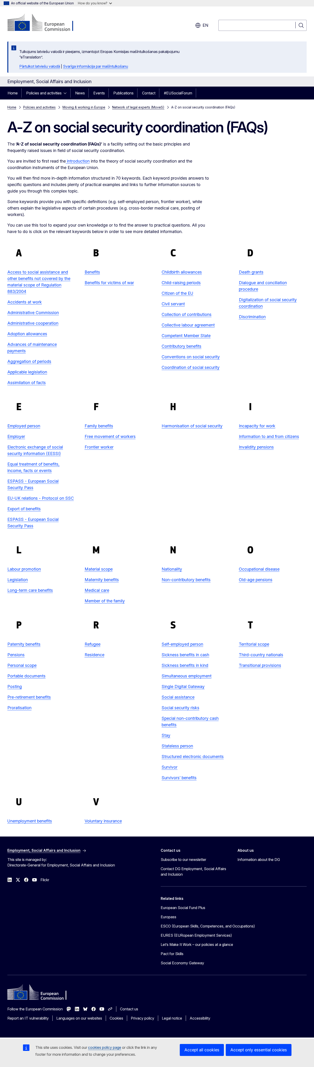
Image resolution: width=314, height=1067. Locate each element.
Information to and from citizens (269, 436)
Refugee (92, 644)
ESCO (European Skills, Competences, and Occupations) (208, 926)
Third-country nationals (261, 654)
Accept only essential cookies (258, 1049)
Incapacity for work (257, 425)
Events (99, 93)
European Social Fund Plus (183, 907)
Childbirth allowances (182, 272)
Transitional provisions (260, 665)
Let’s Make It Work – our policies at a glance (197, 944)
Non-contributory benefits (186, 579)
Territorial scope (254, 644)
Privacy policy (142, 1018)
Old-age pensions (255, 579)
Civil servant (173, 303)
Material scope (99, 569)
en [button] (205, 25)
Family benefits (99, 425)
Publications (123, 93)
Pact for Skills (172, 953)
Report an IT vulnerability (28, 1018)
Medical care (97, 590)
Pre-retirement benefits (29, 697)
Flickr (44, 880)
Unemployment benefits (29, 821)
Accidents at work (24, 302)
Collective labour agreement (188, 325)
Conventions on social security (191, 356)
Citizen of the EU (177, 293)
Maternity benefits (102, 579)
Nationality (172, 569)
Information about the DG (258, 859)
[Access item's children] (66, 93)
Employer (16, 436)
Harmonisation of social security (192, 425)
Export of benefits (24, 508)
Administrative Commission (33, 312)
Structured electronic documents (193, 756)
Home (13, 93)
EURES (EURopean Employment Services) (196, 935)
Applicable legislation (27, 372)
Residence (94, 654)
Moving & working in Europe (84, 107)
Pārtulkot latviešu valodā (39, 66)
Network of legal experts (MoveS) (138, 107)
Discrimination (252, 316)
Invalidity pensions (256, 447)
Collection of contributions (186, 314)
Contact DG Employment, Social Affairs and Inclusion (193, 871)
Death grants (251, 272)
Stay (166, 735)
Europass (168, 917)
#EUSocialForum (178, 93)
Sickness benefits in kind (185, 665)
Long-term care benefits (30, 590)
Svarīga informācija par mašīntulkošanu (95, 66)
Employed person (23, 425)
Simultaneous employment (186, 675)
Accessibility (200, 1018)
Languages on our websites (79, 1018)
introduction (78, 161)
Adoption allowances (27, 333)
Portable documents (26, 675)
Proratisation (19, 707)
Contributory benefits (181, 346)
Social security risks (180, 707)
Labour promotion (24, 569)
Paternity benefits (23, 644)
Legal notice (172, 1018)
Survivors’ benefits (179, 777)
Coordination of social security (191, 367)
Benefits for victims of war (109, 282)
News (80, 93)
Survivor (169, 767)
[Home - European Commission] (44, 23)
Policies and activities (44, 93)
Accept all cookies (201, 1049)
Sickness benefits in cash (185, 654)
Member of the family (105, 600)
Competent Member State (186, 335)
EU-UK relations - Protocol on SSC (40, 498)
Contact (148, 93)
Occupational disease (259, 569)
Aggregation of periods (29, 361)
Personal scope (22, 665)
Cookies (116, 1018)
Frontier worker (99, 447)
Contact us (129, 1009)
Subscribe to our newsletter (183, 859)
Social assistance (178, 697)
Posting (14, 686)
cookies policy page (104, 1047)
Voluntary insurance (103, 821)
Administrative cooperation (32, 323)
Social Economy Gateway (182, 963)
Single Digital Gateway (183, 686)
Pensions (16, 654)
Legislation (17, 579)
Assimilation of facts (26, 382)
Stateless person (177, 745)
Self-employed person (182, 644)
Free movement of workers (110, 436)
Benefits (92, 272)
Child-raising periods (181, 282)
